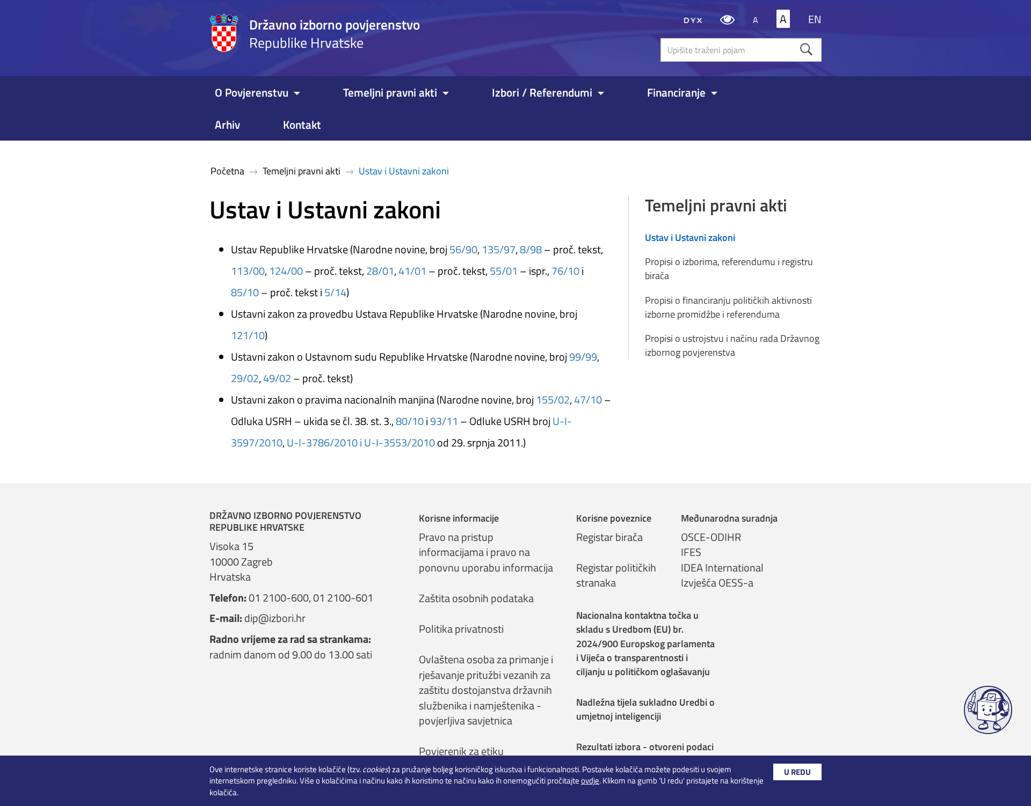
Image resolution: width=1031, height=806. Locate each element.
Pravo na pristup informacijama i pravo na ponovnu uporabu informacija (486, 552)
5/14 (335, 292)
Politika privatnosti (461, 628)
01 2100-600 (279, 597)
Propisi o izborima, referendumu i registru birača (729, 268)
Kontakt (302, 124)
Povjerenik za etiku (461, 751)
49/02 (277, 378)
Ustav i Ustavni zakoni (690, 238)
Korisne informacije (459, 518)
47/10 (588, 399)
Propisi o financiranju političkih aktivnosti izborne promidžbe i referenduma (728, 307)
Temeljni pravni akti (390, 92)
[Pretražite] (806, 49)
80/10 (410, 421)
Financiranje (676, 92)
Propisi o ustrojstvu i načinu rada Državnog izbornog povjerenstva (732, 345)
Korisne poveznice (613, 518)
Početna (227, 171)
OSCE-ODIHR (711, 537)
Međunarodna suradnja (729, 518)
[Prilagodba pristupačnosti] (727, 19)
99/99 (583, 356)
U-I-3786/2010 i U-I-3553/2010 (361, 442)
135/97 (499, 249)
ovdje (590, 780)
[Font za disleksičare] (693, 19)
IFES (691, 552)
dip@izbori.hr (275, 618)
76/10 (565, 270)
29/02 (245, 378)
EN (815, 19)
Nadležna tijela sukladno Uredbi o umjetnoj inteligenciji (645, 709)
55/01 (504, 270)
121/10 (248, 335)
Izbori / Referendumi (542, 92)
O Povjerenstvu (251, 92)
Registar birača (609, 537)
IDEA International (722, 567)
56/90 (463, 249)
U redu (797, 772)
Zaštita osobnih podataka (476, 598)
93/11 (444, 421)
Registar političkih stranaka (616, 575)
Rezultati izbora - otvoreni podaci (645, 746)
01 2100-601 (343, 597)
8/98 (531, 249)
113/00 (248, 270)
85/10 (245, 292)
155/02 (553, 399)
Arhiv (227, 124)
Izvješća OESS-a (717, 582)
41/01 (412, 270)
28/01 (380, 270)
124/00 (286, 270)
